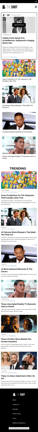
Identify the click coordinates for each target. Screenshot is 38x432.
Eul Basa (13, 229)
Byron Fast (14, 57)
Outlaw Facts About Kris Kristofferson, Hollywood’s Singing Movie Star (18, 40)
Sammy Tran (14, 192)
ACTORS (4, 371)
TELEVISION (5, 190)
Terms (14, 418)
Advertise (15, 409)
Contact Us (16, 404)
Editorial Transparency (19, 423)
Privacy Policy (17, 413)
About (14, 400)
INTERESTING (7, 34)
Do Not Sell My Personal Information (19, 428)
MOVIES (4, 227)
